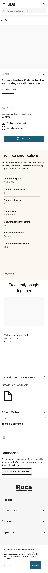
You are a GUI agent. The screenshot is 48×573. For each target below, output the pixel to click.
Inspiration (8, 532)
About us (7, 521)
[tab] (24, 377)
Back (7, 20)
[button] (4, 11)
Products (7, 499)
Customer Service (12, 510)
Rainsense (10, 453)
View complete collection (14, 471)
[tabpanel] (24, 322)
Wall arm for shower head (16, 335)
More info (7, 565)
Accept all (35, 565)
